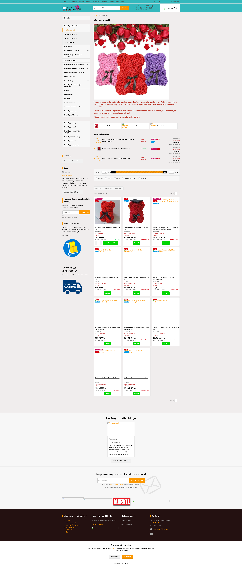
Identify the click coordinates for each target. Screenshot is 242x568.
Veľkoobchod (96, 2)
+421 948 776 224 (145, 8)
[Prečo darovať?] (120, 429)
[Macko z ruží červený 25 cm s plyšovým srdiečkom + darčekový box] (166, 211)
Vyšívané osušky (70, 60)
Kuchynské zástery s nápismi (74, 73)
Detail (136, 243)
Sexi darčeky (68, 81)
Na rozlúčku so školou (71, 51)
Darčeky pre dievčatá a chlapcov (72, 132)
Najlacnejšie (108, 188)
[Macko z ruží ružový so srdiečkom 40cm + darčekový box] (107, 312)
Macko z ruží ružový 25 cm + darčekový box (116, 158)
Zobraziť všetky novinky (71, 161)
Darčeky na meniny (70, 141)
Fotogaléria (70, 527)
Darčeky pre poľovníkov (72, 145)
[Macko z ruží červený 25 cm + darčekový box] (136, 211)
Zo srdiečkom (69, 42)
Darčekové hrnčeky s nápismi (74, 69)
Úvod (95, 15)
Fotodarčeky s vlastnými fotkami (72, 55)
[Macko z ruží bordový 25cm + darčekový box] (166, 312)
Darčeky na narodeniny (72, 137)
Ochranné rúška (69, 103)
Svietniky (67, 99)
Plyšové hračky (69, 77)
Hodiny (66, 91)
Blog (122, 2)
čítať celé (65, 188)
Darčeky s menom (70, 111)
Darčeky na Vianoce (71, 115)
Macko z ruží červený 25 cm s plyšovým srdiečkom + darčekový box (118, 140)
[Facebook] (152, 535)
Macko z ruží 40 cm (71, 38)
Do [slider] (165, 172)
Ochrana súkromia (114, 2)
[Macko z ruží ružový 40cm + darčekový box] (136, 362)
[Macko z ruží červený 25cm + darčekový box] (107, 211)
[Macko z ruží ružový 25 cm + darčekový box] (107, 362)
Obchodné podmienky (85, 2)
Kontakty (104, 2)
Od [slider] (113, 172)
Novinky (67, 18)
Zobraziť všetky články (71, 192)
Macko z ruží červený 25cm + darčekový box (116, 149)
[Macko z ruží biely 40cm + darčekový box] (107, 262)
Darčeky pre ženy (70, 123)
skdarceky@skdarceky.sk (160, 529)
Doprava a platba (97, 524)
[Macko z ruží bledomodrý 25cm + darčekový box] (166, 262)
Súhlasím (127, 557)
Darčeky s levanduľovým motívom (72, 86)
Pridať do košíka (110, 243)
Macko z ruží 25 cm (71, 34)
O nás (64, 2)
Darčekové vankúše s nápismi (74, 65)
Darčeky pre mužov (70, 127)
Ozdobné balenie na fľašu (73, 107)
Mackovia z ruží (70, 30)
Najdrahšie (118, 188)
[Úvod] (77, 8)
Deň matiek (68, 47)
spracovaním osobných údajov (78, 216)
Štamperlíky (68, 95)
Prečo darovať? (67, 175)
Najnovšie (98, 188)
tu (128, 563)
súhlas (112, 549)
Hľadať (124, 8)
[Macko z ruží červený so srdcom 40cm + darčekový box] (136, 312)
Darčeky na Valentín (71, 26)
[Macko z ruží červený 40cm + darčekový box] (136, 262)
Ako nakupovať (72, 2)
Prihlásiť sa (84, 212)
